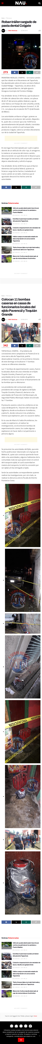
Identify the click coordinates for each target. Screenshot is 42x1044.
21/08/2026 (17, 252)
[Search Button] (39, 3)
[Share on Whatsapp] (29, 72)
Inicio (3, 18)
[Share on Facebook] (14, 72)
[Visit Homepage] (21, 3)
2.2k (26, 215)
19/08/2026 (17, 261)
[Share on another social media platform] (37, 72)
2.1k (26, 252)
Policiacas (9, 18)
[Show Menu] (2, 3)
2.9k (26, 261)
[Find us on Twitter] (16, 1026)
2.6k (26, 232)
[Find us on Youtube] (21, 1026)
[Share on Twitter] (22, 72)
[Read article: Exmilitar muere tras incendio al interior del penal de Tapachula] (7, 221)
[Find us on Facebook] (11, 1026)
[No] (39, 1036)
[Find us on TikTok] (30, 1026)
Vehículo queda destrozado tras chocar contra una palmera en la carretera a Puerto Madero (26, 210)
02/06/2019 (24, 30)
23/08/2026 (17, 215)
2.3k (26, 243)
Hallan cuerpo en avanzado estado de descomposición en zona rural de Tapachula (25, 239)
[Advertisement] (21, 10)
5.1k (26, 223)
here (35, 1016)
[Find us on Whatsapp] (25, 1026)
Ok (21, 1040)
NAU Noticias (12, 30)
